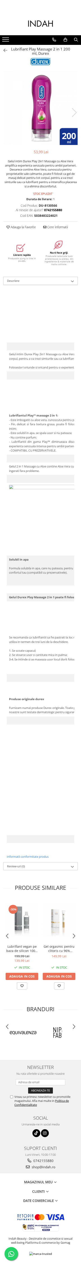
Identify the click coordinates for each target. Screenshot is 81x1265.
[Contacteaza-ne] (54, 39)
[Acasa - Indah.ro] (40, 24)
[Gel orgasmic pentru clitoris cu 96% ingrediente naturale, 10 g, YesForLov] (59, 920)
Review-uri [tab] (16, 866)
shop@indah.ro (43, 1167)
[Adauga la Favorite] (22, 985)
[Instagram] (45, 1133)
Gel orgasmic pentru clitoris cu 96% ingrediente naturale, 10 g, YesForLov (59, 948)
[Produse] (6, 40)
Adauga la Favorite (23, 227)
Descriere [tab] (13, 281)
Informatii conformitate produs (28, 857)
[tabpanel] (40, 108)
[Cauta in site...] (76, 39)
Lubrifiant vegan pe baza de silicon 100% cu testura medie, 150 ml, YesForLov (22, 948)
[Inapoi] (3, 50)
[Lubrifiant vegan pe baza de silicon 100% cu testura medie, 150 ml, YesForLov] (22, 920)
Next (74, 112)
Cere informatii (57, 227)
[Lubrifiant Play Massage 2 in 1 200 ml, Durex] (40, 108)
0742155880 (43, 1160)
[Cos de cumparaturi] (65, 39)
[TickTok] (36, 1133)
